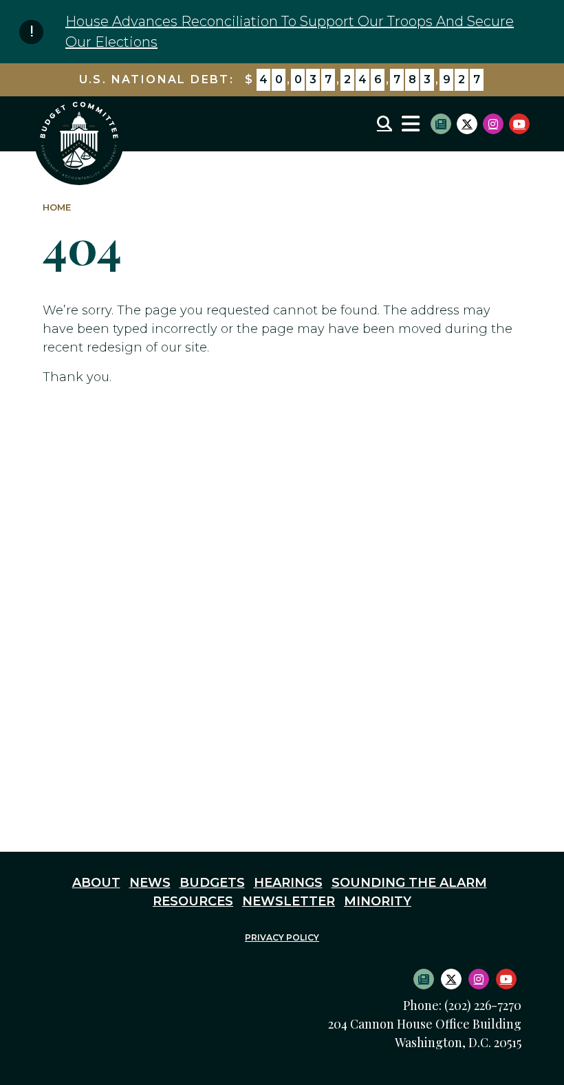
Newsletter (288, 901)
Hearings (288, 882)
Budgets (212, 882)
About (96, 882)
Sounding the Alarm (409, 882)
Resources (193, 901)
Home (57, 207)
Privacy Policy (282, 937)
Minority (377, 901)
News (150, 882)
